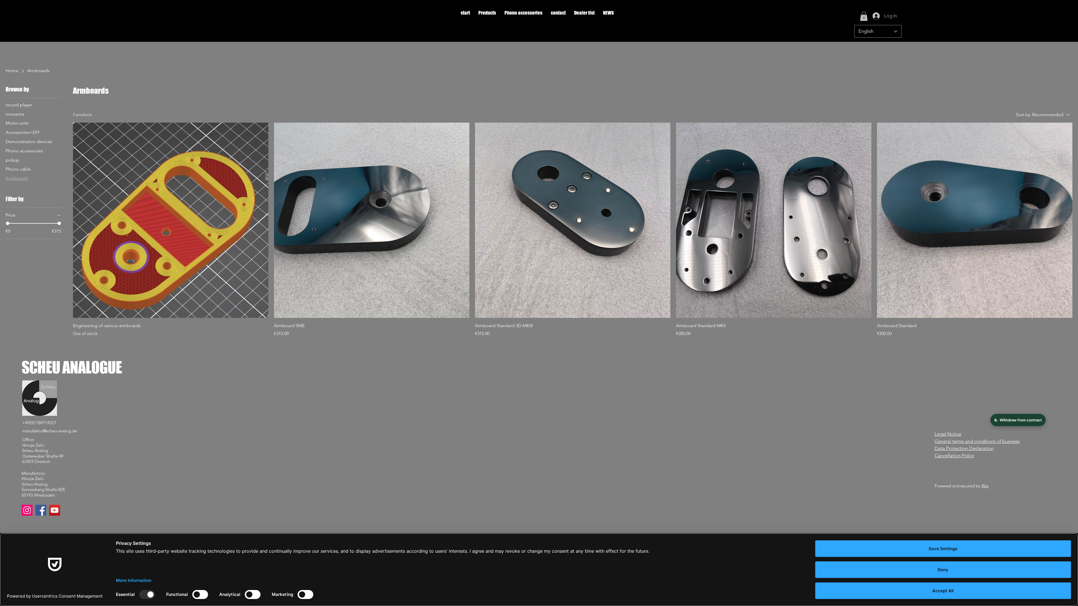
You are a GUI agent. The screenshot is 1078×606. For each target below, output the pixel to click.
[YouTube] (54, 510)
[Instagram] (27, 510)
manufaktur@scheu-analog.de (49, 430)
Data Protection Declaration (964, 448)
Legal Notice (948, 434)
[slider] (7, 223)
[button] (487, 13)
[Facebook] (40, 510)
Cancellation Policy (954, 455)
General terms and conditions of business (977, 441)
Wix (984, 485)
